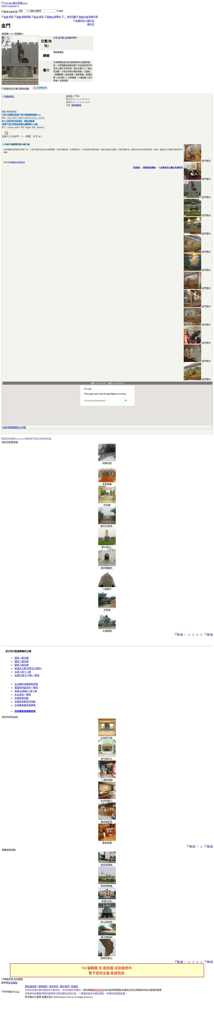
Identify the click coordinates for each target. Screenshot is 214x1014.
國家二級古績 (22, 661)
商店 (41, 17)
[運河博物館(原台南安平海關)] (107, 934)
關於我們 (64, 986)
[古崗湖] (107, 607)
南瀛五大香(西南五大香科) (28, 668)
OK (125, 400)
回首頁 (136, 167)
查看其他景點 (149, 167)
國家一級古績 (22, 658)
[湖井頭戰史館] (107, 565)
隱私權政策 (31, 986)
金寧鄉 (68, 38)
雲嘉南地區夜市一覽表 (26, 687)
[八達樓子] (107, 586)
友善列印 (179, 167)
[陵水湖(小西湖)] (107, 544)
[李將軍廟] (107, 481)
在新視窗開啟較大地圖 (14, 427)
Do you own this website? (95, 401)
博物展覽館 (76, 105)
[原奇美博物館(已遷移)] (107, 862)
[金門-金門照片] (192, 161)
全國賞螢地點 (22, 698)
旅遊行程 (93, 17)
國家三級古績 (22, 665)
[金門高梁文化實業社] (107, 756)
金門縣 (61, 38)
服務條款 (42, 986)
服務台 (57, 17)
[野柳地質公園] (107, 955)
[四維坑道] (107, 460)
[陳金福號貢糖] (107, 819)
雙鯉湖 (14, 162)
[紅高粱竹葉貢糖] (107, 735)
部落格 (74, 986)
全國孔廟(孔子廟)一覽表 (27, 675)
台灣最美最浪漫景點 (25, 705)
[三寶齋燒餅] (107, 777)
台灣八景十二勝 (23, 672)
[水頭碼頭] (107, 628)
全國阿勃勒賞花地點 (25, 701)
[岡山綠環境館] (107, 919)
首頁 (11, 17)
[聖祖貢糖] (107, 840)
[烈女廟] (107, 502)
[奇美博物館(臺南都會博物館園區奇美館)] (107, 883)
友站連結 (12, 983)
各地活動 (71, 17)
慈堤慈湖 (21, 162)
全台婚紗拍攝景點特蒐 (26, 684)
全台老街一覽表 (23, 694)
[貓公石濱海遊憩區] (107, 523)
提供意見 (53, 986)
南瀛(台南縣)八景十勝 (26, 691)
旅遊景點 (26, 17)
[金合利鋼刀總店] (107, 798)
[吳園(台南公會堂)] (107, 898)
